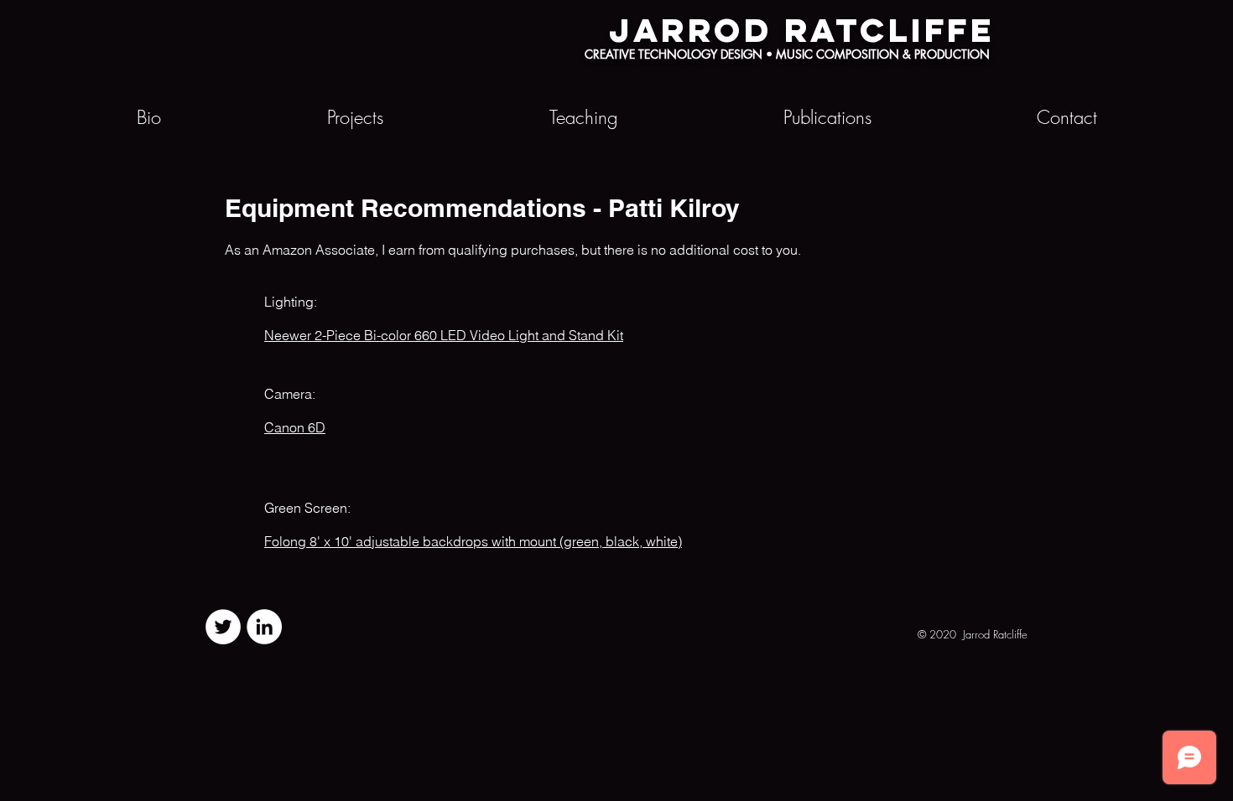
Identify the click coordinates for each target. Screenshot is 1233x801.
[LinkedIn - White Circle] (264, 626)
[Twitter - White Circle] (223, 626)
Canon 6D (294, 427)
